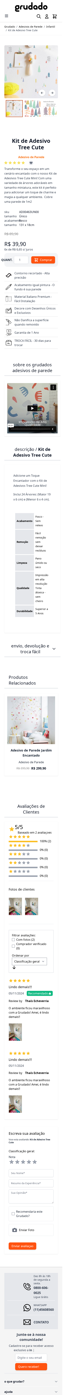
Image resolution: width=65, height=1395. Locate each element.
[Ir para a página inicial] (31, 7)
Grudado (9, 26)
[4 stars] (29, 1162)
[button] (15, 163)
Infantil (50, 26)
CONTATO (41, 1322)
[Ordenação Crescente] (14, 967)
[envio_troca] (54, 649)
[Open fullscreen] (31, 72)
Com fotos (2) (25, 940)
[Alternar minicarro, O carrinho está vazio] (54, 16)
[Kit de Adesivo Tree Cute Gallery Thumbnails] (31, 108)
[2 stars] (17, 1162)
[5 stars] (35, 1162)
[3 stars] (23, 1162)
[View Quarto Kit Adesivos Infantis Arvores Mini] (14, 108)
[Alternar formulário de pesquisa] (39, 16)
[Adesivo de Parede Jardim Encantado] (31, 720)
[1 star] (11, 1162)
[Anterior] (42, 93)
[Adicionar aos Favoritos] (31, 163)
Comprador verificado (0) (31, 946)
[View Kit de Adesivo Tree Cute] (51, 108)
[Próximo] (52, 93)
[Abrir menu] (6, 16)
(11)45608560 (44, 1309)
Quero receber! (28, 1367)
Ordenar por (20, 955)
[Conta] (47, 16)
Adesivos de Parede (30, 26)
